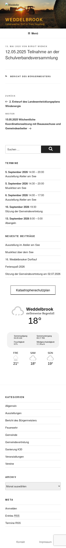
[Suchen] (50, 149)
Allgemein (11, 406)
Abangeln (10, 223)
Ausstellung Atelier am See (20, 176)
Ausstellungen (13, 413)
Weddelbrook (24, 19)
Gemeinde (11, 435)
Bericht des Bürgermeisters (30, 76)
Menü (35, 33)
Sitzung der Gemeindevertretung (24, 211)
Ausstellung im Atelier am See (22, 245)
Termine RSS (13, 523)
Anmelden (11, 508)
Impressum (45, 542)
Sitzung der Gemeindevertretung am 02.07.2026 (32, 274)
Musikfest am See (15, 188)
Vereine (9, 463)
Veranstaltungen (14, 456)
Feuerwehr (11, 427)
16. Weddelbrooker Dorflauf (21, 259)
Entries (12, 515)
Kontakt (20, 542)
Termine (12, 163)
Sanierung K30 (13, 449)
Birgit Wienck (38, 46)
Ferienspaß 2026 (15, 266)
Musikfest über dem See (19, 252)
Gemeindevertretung (17, 442)
